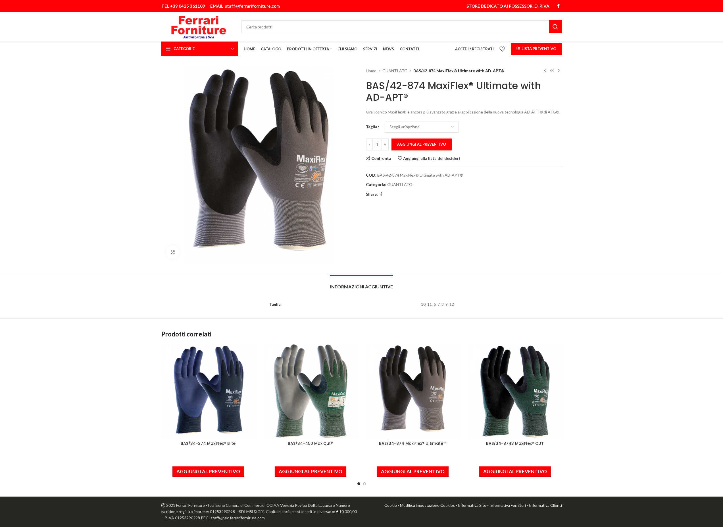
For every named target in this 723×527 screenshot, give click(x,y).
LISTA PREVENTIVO (539, 48)
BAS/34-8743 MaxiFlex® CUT (515, 443)
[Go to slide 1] (358, 483)
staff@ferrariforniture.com (252, 6)
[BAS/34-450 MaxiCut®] (310, 391)
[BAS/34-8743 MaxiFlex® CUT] (515, 391)
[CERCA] (555, 26)
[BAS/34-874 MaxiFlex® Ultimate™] (413, 391)
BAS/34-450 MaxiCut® (310, 443)
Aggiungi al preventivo (421, 144)
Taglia (371, 126)
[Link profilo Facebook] (558, 6)
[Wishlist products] (502, 49)
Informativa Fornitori (507, 505)
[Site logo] (198, 26)
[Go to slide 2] (364, 483)
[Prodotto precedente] (544, 70)
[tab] (361, 283)
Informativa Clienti (545, 505)
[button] (208, 471)
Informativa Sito (472, 505)
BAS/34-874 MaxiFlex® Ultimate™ (412, 443)
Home (371, 70)
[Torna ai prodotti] (551, 70)
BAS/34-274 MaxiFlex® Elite (208, 443)
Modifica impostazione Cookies (427, 505)
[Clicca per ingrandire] (173, 252)
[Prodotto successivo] (558, 70)
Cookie (390, 505)
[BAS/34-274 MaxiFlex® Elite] (208, 391)
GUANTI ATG (394, 70)
